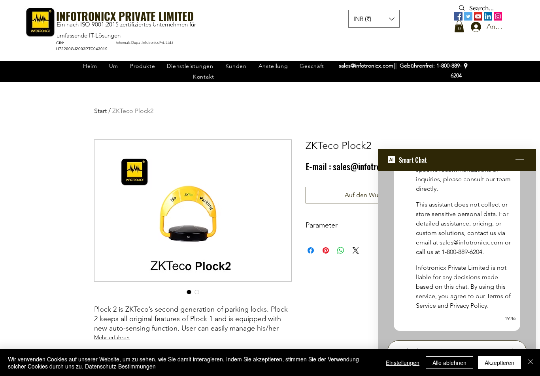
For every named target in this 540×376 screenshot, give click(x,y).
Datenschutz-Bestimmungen (120, 366)
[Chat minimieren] (520, 160)
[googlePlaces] (466, 66)
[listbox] (374, 19)
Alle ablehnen (449, 363)
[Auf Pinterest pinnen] (325, 250)
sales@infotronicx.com (366, 65)
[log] (457, 253)
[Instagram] (498, 16)
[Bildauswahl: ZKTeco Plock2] (189, 292)
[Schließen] (530, 362)
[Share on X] (356, 250)
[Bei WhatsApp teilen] (341, 250)
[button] (459, 26)
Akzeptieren (499, 363)
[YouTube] (478, 16)
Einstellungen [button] (402, 363)
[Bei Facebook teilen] (310, 250)
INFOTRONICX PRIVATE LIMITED (125, 16)
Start (100, 111)
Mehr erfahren (112, 337)
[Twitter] (468, 16)
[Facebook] (458, 16)
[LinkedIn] (488, 16)
